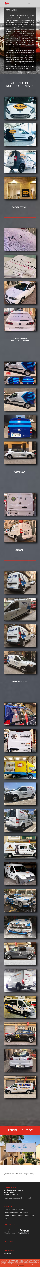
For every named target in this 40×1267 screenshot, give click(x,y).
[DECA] (20, 250)
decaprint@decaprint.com (11, 1194)
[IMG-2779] (20, 805)
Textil (32, 1215)
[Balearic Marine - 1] (20, 991)
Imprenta (21, 1209)
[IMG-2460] (20, 620)
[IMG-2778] (20, 831)
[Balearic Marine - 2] (20, 885)
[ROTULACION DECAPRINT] (20, 119)
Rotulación (20, 1215)
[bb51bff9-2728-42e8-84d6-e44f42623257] (20, 145)
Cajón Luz (7, 1209)
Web (6, 1218)
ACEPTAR (20, 1265)
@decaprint (7, 1253)
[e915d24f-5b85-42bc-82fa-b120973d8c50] (20, 277)
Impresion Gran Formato (11, 1212)
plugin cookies (35, 1265)
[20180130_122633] (20, 964)
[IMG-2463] (20, 593)
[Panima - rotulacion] (20, 778)
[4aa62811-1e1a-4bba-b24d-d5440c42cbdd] (20, 199)
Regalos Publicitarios (10, 1215)
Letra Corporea (24, 1212)
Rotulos (27, 1215)
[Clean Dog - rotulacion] (20, 858)
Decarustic (14, 1209)
